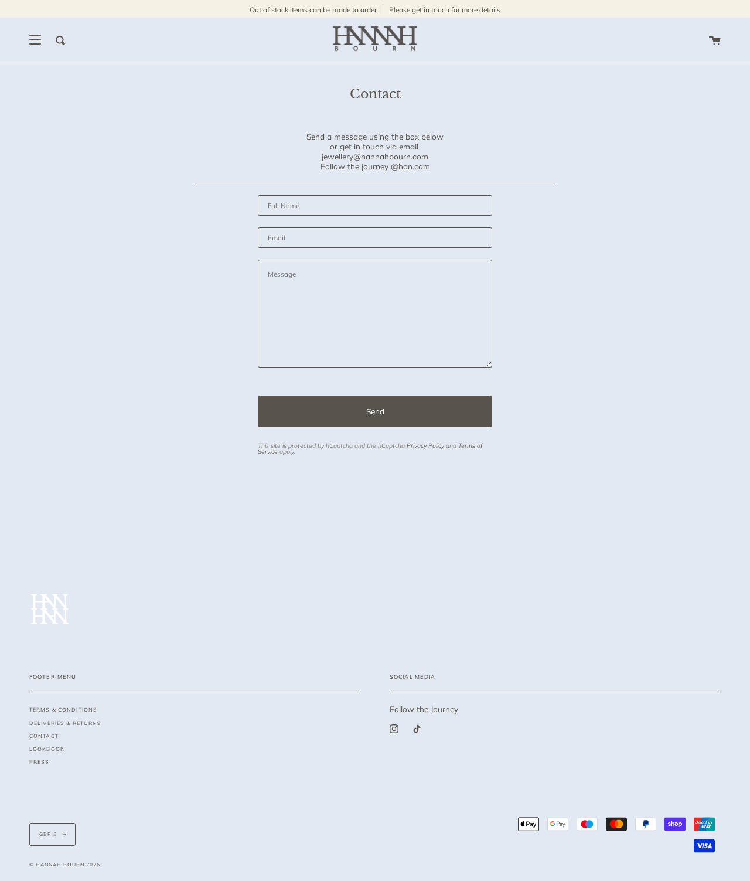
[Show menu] (35, 40)
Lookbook (46, 749)
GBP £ (48, 834)
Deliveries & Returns (65, 723)
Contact (44, 736)
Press (39, 761)
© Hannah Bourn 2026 (64, 864)
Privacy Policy (425, 446)
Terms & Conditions (63, 709)
